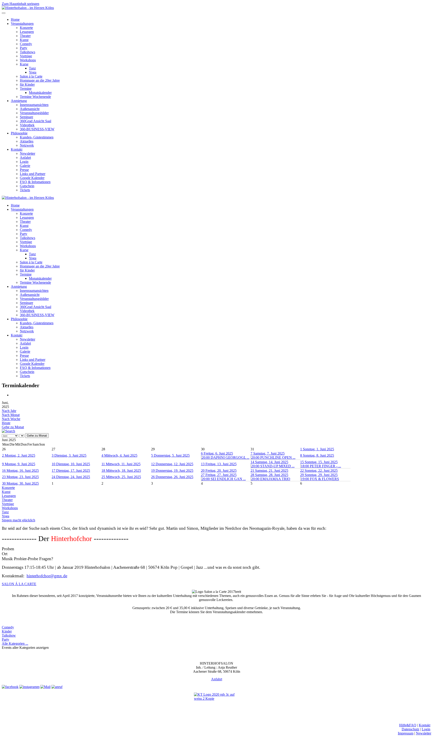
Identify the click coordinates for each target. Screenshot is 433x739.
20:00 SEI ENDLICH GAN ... (224, 479)
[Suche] (8, 431)
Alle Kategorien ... (15, 643)
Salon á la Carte (31, 76)
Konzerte (26, 28)
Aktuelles (26, 141)
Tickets (25, 190)
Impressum (405, 733)
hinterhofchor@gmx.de (47, 575)
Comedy (26, 44)
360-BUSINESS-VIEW (37, 129)
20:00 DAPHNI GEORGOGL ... (225, 457)
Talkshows (27, 52)
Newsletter (27, 153)
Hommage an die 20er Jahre (40, 80)
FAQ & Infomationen (35, 182)
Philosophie (19, 133)
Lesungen (27, 32)
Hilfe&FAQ (407, 725)
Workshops (28, 60)
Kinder (7, 631)
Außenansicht (29, 109)
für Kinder (27, 84)
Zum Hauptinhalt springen (20, 4)
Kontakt (16, 149)
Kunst (24, 40)
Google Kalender (32, 178)
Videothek (27, 125)
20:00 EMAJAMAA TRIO (270, 479)
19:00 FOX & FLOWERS (320, 479)
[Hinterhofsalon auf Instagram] (29, 687)
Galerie (25, 166)
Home (15, 19)
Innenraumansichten (34, 105)
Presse (24, 170)
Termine (26, 88)
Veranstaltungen (22, 23)
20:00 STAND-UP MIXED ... (273, 466)
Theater (25, 36)
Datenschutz (410, 729)
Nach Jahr (9, 411)
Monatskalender (40, 92)
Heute (6, 423)
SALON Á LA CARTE (19, 584)
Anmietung (19, 101)
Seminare (26, 117)
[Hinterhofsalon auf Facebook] (10, 687)
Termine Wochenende (35, 97)
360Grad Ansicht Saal (35, 121)
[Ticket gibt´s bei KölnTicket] (216, 702)
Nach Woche (11, 419)
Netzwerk (27, 145)
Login (24, 161)
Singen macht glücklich (18, 520)
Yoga (32, 72)
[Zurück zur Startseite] (28, 8)
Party (23, 48)
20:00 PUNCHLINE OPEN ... (273, 457)
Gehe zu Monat (13, 427)
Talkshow (9, 635)
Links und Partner (32, 174)
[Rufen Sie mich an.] (56, 687)
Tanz (32, 68)
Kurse (24, 64)
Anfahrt (25, 157)
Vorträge (26, 56)
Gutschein (27, 186)
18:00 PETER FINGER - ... (321, 466)
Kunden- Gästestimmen (36, 137)
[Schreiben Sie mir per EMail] (45, 687)
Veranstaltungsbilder (34, 113)
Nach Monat (11, 415)
